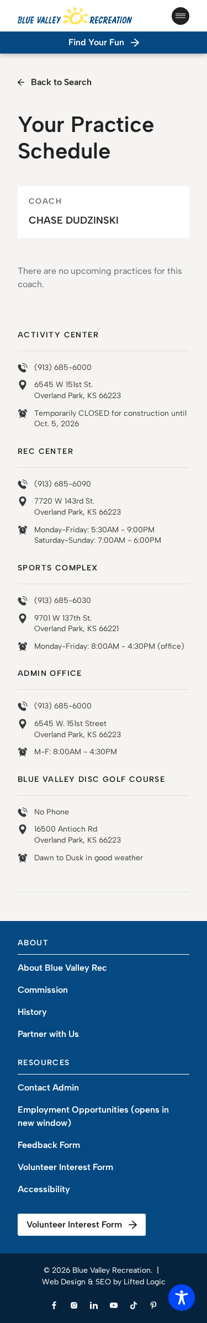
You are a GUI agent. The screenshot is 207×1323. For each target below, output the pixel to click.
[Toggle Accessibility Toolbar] (181, 1297)
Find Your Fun (96, 42)
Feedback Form (49, 1145)
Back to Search (61, 82)
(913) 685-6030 (62, 600)
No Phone (51, 812)
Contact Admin (48, 1087)
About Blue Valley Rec (62, 967)
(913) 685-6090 (62, 484)
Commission (43, 990)
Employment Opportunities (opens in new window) (93, 1116)
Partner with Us (48, 1034)
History (32, 1012)
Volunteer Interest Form (65, 1167)
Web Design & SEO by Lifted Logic (104, 1282)
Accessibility (44, 1189)
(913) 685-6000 (63, 367)
